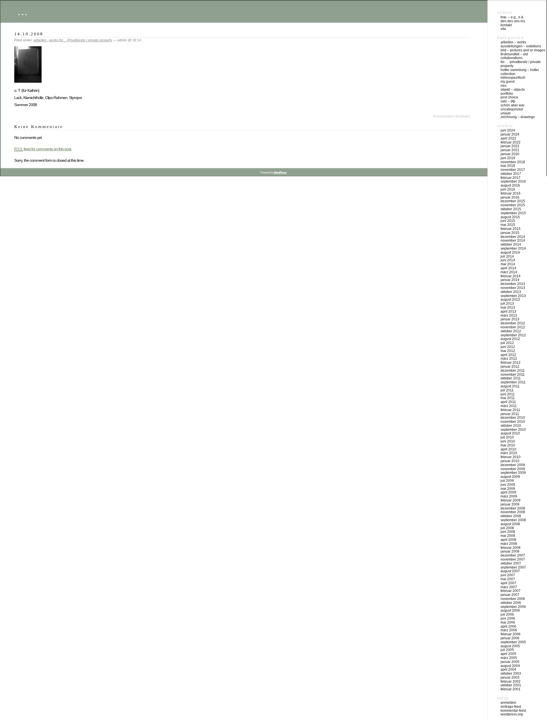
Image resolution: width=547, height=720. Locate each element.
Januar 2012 (510, 367)
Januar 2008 (510, 551)
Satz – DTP (508, 101)
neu (504, 86)
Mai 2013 (508, 308)
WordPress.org (512, 714)
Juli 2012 (507, 343)
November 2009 (513, 469)
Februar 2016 (511, 193)
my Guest (508, 82)
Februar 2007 (511, 591)
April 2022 (508, 138)
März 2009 (509, 496)
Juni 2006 (508, 618)
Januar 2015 (510, 233)
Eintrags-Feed (511, 707)
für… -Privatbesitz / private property (521, 64)
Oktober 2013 (511, 292)
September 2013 (513, 296)
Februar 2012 (511, 363)
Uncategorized (512, 109)
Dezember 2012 (513, 323)
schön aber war (512, 105)
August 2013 (510, 300)
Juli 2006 (507, 614)
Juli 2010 (507, 437)
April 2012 (508, 355)
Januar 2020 (510, 154)
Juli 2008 (507, 528)
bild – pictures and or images (523, 50)
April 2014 (508, 268)
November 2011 (513, 375)
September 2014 (513, 248)
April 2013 (508, 312)
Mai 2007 (508, 579)
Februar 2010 (511, 457)
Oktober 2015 (511, 209)
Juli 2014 (507, 256)
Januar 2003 (510, 677)
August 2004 (510, 666)
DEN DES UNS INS (513, 21)
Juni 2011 (508, 394)
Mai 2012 (508, 351)
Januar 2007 (510, 595)
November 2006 (513, 599)
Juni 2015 (508, 221)
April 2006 (508, 626)
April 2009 (508, 492)
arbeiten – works (513, 42)
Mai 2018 (508, 166)
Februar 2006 (511, 634)
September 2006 (513, 607)
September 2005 (513, 642)
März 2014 (509, 272)
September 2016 (513, 181)
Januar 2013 (510, 319)
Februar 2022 (511, 142)
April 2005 (508, 654)
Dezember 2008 (513, 508)
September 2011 (513, 382)
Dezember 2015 (513, 201)
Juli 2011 (507, 390)
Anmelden (508, 703)
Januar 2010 (510, 461)
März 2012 (509, 359)
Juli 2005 (507, 650)
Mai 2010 (508, 445)
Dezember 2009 (513, 465)
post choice (509, 97)
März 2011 (509, 406)
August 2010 (510, 433)
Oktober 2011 (511, 378)
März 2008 (509, 544)
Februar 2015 (511, 229)
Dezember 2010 (513, 418)
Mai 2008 (508, 536)
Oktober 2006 (511, 603)
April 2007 (508, 583)
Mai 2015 (508, 225)
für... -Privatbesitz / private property (85, 40)
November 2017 (513, 170)
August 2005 (510, 646)
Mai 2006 (508, 622)
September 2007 (513, 567)
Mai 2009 (508, 489)
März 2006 (509, 630)
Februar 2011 (510, 410)
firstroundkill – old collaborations (514, 56)
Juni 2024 (508, 130)
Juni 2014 (508, 260)
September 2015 (513, 213)
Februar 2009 (511, 500)
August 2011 (510, 386)
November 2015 (513, 205)
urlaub (506, 113)
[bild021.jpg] (28, 81)
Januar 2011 (510, 414)
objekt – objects (513, 90)
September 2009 (513, 473)
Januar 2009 (510, 504)
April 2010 (508, 449)
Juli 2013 (507, 304)
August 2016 (510, 185)
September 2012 (513, 335)
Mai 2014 (508, 264)
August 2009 (510, 477)
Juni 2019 (508, 158)
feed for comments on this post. (43, 149)
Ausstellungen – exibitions (521, 46)
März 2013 (509, 315)
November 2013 (513, 288)
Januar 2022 (510, 146)
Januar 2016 (510, 197)
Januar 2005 (510, 662)
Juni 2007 (508, 575)
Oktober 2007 (511, 563)
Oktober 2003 (511, 673)
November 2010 (513, 422)
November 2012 (513, 327)
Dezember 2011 (513, 371)
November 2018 (513, 162)
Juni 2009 (508, 485)
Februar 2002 (511, 681)
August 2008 (510, 524)
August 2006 (510, 610)
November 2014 (513, 240)
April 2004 (508, 670)
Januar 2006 (510, 638)
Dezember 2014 (513, 237)
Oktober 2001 (511, 685)
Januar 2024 (510, 134)
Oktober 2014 (511, 244)
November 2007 (513, 559)
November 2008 (513, 512)
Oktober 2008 (511, 516)
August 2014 (510, 252)
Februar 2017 (511, 178)
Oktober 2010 (511, 426)
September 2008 (513, 520)
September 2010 (513, 430)
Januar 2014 (510, 280)
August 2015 (510, 217)
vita (503, 29)
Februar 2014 (511, 276)
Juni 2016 (508, 189)
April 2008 (508, 540)
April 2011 (508, 402)
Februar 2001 (511, 689)
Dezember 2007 (513, 555)
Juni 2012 (508, 347)
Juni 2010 (508, 441)
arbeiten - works (46, 40)
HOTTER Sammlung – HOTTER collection (520, 72)
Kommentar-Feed (513, 711)
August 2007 (510, 571)
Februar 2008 (511, 548)
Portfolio (507, 94)
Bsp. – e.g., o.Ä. (512, 17)
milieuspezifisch (513, 78)
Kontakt (506, 25)
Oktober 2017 (511, 174)
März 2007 (509, 587)
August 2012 (510, 339)
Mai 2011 (508, 398)
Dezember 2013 (513, 284)
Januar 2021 (510, 150)
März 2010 (509, 453)
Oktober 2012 (511, 331)
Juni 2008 (508, 532)
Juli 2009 (507, 481)
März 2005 (509, 658)
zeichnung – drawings (518, 117)
